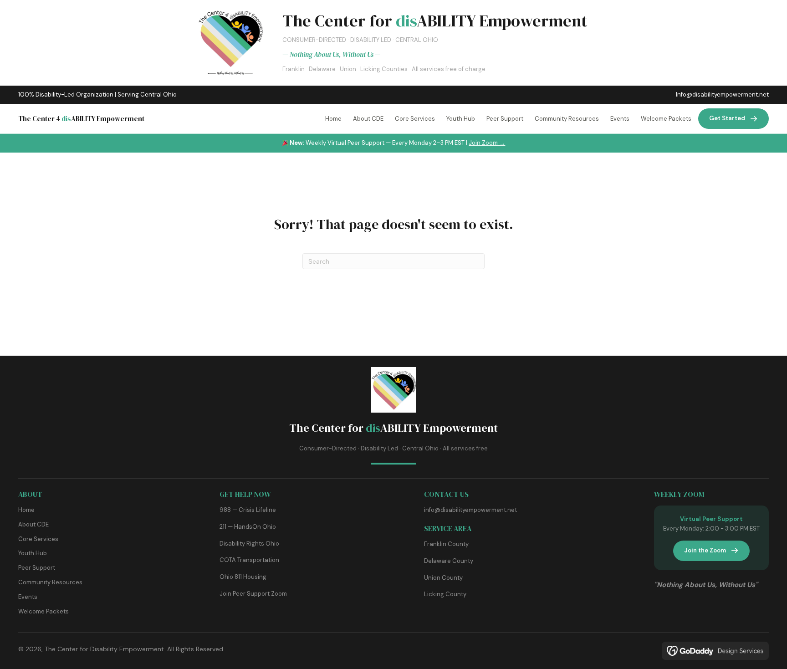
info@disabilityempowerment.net (470, 510)
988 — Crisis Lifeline (248, 510)
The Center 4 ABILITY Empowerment (81, 118)
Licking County (445, 594)
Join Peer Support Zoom (253, 594)
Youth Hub (32, 553)
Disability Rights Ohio (249, 543)
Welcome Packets (43, 611)
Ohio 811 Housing (243, 577)
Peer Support (36, 568)
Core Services (38, 539)
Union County (443, 578)
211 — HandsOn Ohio (248, 527)
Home (26, 510)
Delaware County (448, 561)
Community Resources (50, 582)
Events (27, 597)
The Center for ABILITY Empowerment (393, 427)
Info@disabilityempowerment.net (722, 94)
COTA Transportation (249, 560)
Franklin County (446, 544)
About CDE (33, 524)
